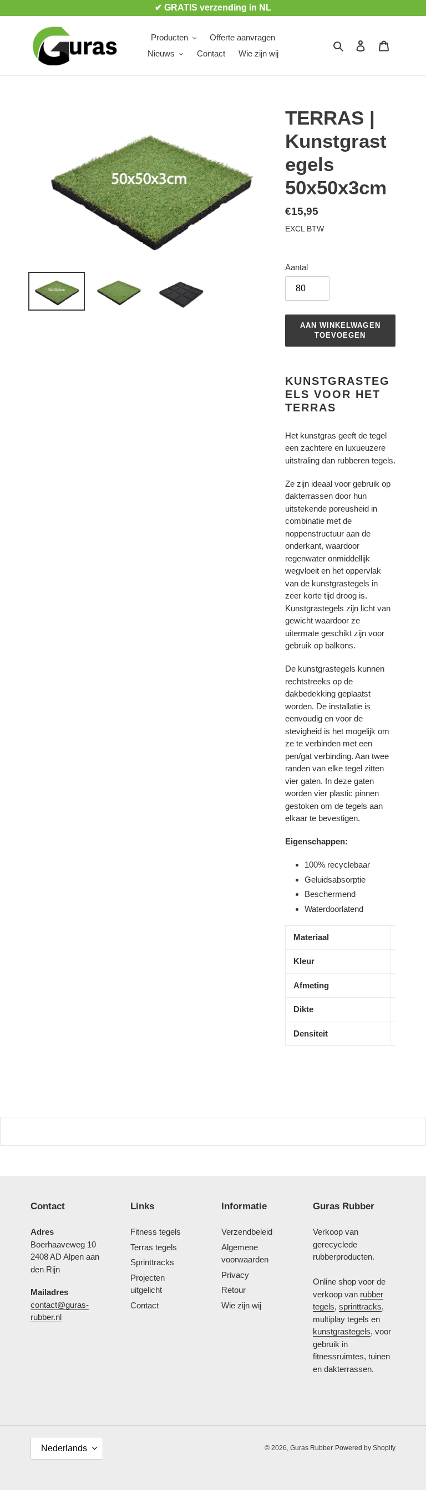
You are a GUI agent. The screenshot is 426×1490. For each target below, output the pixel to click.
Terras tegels (153, 1247)
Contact (144, 1305)
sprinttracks (360, 1306)
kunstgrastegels (342, 1331)
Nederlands (64, 1448)
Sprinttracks (152, 1262)
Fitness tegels (155, 1231)
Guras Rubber (311, 1448)
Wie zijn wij (241, 1305)
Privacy (235, 1275)
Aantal (296, 267)
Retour (233, 1290)
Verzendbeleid (246, 1231)
